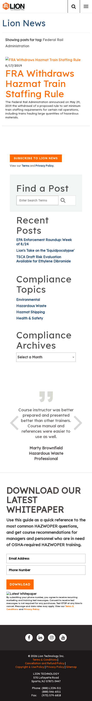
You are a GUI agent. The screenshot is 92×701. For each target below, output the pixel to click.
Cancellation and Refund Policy (44, 663)
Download (20, 584)
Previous (14, 422)
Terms (25, 165)
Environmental (28, 299)
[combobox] (46, 357)
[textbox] (46, 357)
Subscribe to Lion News (36, 158)
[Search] (74, 6)
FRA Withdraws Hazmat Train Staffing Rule (39, 84)
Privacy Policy (31, 609)
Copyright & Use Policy (29, 667)
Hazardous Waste (31, 306)
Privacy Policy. (45, 165)
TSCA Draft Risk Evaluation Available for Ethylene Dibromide (43, 259)
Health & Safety (29, 318)
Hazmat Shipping (30, 312)
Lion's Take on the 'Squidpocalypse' (45, 250)
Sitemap (71, 667)
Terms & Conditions (45, 659)
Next (78, 422)
